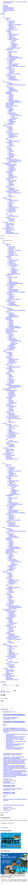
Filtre (10, 33)
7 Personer (11, 98)
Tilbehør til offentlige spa (14, 100)
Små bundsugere (12, 76)
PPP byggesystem (12, 27)
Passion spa (8, 82)
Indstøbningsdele (9, 49)
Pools (7, 19)
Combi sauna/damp (13, 136)
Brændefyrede (12, 135)
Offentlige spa (9, 93)
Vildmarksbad (9, 92)
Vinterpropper (12, 221)
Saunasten (11, 153)
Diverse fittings (12, 208)
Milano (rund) (12, 20)
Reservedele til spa (10, 124)
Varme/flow (11, 120)
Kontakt (5, 11)
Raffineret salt (12, 189)
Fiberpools (11, 25)
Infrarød (10, 127)
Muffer (10, 203)
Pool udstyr (8, 30)
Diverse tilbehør (12, 113)
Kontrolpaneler (9, 142)
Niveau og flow (12, 35)
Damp (7, 138)
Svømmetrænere (14, 44)
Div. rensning (11, 170)
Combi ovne (11, 146)
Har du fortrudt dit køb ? (8, 8)
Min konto (5, 5)
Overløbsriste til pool (13, 56)
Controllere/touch (12, 121)
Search (4, 684)
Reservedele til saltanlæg (14, 190)
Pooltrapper (11, 28)
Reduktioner (11, 206)
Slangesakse (11, 219)
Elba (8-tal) (11, 23)
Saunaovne (8, 131)
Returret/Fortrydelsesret (8, 7)
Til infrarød (11, 155)
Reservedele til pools (13, 29)
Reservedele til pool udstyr (14, 47)
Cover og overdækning (11, 59)
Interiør (10, 148)
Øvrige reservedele (13, 162)
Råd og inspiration (7, 228)
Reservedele (14, 46)
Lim (7, 213)
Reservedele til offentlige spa (15, 101)
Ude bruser (13, 40)
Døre (10, 152)
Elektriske (11, 132)
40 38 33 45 (20, 1)
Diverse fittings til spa (13, 114)
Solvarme (11, 70)
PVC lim (11, 214)
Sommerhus (11, 88)
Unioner (10, 201)
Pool (4, 17)
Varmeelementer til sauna (14, 159)
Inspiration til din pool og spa (12, 233)
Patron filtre (11, 109)
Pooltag (10, 62)
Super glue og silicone (13, 216)
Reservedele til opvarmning (14, 73)
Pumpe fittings (14, 117)
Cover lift (11, 108)
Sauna (4, 125)
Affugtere (11, 36)
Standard (11, 128)
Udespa (7, 86)
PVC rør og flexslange (11, 209)
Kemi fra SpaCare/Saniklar (12, 105)
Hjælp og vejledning (10, 229)
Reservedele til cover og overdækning (17, 66)
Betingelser (5, 6)
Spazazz (8, 225)
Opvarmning (8, 67)
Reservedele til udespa (13, 90)
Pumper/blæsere (12, 119)
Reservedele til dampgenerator (15, 160)
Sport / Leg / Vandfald (13, 39)
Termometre (11, 184)
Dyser (10, 52)
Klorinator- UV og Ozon (11, 191)
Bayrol (10, 173)
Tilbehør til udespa (13, 89)
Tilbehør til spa (9, 106)
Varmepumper (12, 68)
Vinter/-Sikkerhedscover (14, 63)
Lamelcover (11, 61)
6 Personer (11, 97)
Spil (12, 41)
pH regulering (12, 165)
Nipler (12, 116)
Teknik (10, 55)
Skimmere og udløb (13, 51)
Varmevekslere (12, 71)
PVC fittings (8, 198)
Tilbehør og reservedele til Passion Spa (17, 84)
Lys (9, 50)
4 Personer (11, 94)
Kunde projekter (9, 232)
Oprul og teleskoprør (13, 65)
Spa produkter (12, 168)
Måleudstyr (8, 179)
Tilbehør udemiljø (10, 227)
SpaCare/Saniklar (9, 223)
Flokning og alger (12, 169)
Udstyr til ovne (12, 154)
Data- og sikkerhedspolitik (9, 10)
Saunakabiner (9, 126)
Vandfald (13, 43)
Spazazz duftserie (9, 104)
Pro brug (10, 182)
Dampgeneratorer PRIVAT (14, 141)
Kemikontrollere (9, 171)
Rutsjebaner (14, 45)
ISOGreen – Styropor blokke (15, 24)
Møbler (10, 111)
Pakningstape (11, 218)
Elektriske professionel (13, 133)
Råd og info (8, 230)
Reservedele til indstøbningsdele (15, 57)
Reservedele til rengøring (14, 79)
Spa (4, 81)
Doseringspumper (12, 180)
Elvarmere (11, 72)
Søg (1, 235)
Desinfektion (11, 167)
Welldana (11, 174)
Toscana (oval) (12, 22)
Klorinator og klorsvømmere (15, 192)
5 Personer (11, 95)
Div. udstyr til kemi (13, 176)
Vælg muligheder (7, 781)
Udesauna (11, 130)
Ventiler (10, 205)
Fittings (4, 197)
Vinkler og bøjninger (13, 200)
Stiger (10, 54)
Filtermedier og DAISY (14, 34)
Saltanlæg (8, 186)
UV (9, 194)
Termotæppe (11, 60)
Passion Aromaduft (10, 103)
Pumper (10, 32)
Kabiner (10, 140)
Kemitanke (11, 175)
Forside (2, 691)
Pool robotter (11, 77)
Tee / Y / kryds (12, 202)
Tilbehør (8, 147)
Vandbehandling (6, 163)
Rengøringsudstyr (12, 78)
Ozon (10, 195)
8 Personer (11, 99)
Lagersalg (5, 222)
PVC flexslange (12, 211)
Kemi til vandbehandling (11, 164)
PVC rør (10, 212)
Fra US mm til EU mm (16, 115)
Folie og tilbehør (12, 38)
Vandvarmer (11, 122)
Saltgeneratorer (12, 187)
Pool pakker (8, 18)
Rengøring (8, 74)
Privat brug (11, 87)
